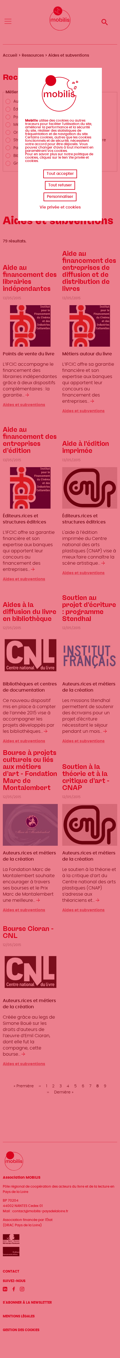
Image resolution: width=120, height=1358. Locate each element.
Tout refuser (60, 185)
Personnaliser (60, 197)
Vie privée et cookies (60, 207)
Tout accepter (60, 174)
